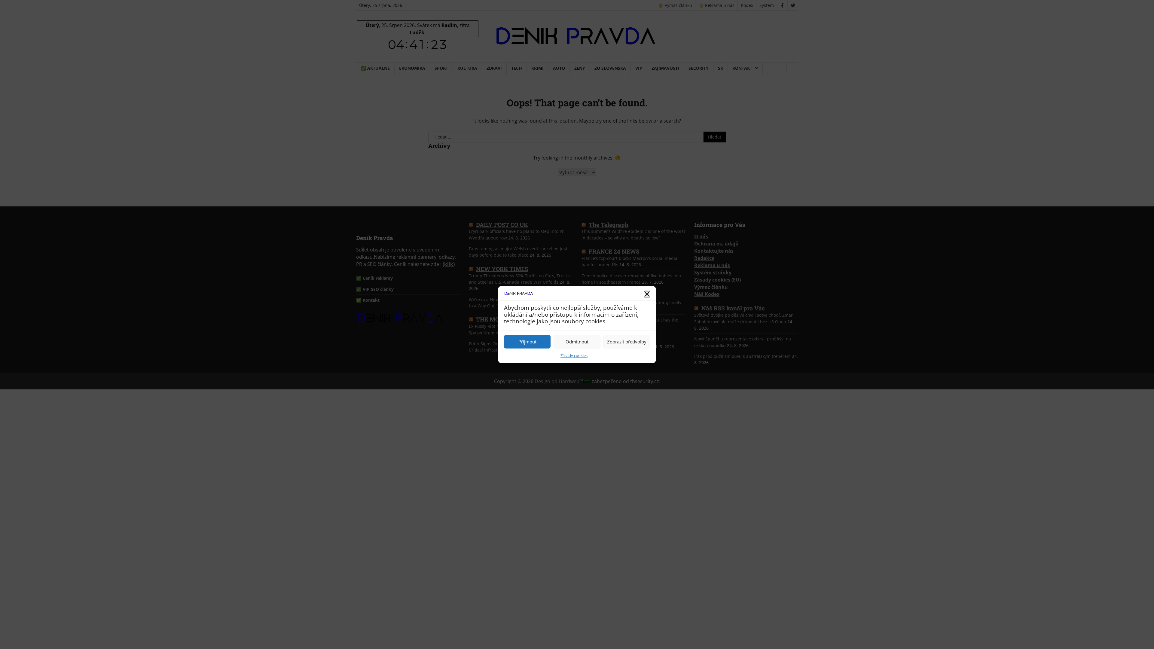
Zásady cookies (574, 355)
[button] (647, 294)
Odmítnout (577, 342)
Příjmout (527, 342)
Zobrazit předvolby (626, 342)
